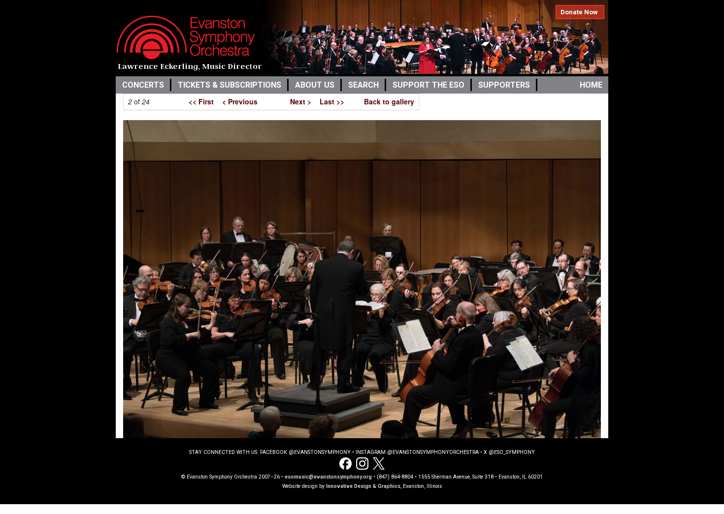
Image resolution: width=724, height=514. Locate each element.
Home (591, 85)
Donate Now (579, 12)
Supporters (504, 85)
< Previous (240, 101)
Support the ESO (428, 85)
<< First (201, 101)
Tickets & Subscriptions (229, 85)
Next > (300, 101)
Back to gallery (389, 101)
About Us (314, 85)
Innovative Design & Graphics (363, 486)
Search (363, 85)
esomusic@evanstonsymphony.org (328, 477)
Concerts (143, 85)
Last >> (332, 101)
